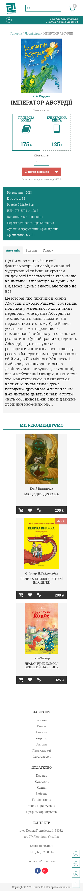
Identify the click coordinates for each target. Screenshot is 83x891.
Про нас (41, 775)
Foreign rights (41, 800)
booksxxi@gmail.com (42, 861)
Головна (41, 720)
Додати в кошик (37, 172)
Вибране (42, 794)
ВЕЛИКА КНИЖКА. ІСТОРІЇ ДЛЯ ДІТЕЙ (41, 581)
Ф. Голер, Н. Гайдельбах (41, 573)
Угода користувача (41, 806)
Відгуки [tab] (31, 250)
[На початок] (76, 884)
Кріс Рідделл (41, 96)
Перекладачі (41, 750)
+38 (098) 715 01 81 (41, 846)
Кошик (42, 787)
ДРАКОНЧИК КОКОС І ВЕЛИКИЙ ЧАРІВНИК (42, 665)
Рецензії (41, 738)
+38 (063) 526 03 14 (41, 852)
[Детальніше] (39, 510)
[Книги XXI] (11, 8)
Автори (41, 744)
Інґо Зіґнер (42, 658)
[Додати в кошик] (20, 510)
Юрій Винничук (41, 489)
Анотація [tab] (13, 250)
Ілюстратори (42, 756)
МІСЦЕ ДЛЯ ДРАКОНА (41, 494)
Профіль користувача (41, 812)
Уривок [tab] (48, 250)
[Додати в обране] (56, 172)
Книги (41, 726)
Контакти (42, 781)
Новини (41, 732)
